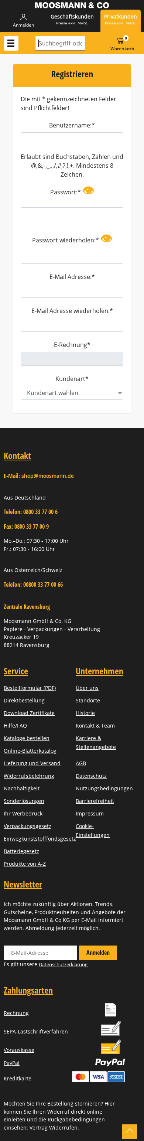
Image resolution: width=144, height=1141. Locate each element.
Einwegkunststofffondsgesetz (40, 838)
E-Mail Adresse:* (72, 277)
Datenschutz (91, 775)
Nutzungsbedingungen (104, 788)
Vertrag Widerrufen (54, 1127)
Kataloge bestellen (26, 738)
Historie (85, 712)
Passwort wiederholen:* (72, 238)
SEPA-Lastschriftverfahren (36, 1031)
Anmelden (98, 952)
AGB (81, 763)
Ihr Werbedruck (23, 813)
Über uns (87, 687)
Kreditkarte (17, 1078)
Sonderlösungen (24, 800)
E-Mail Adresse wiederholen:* (72, 311)
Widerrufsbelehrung (29, 775)
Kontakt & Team (95, 725)
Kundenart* (72, 379)
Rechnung (16, 1012)
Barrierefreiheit (95, 800)
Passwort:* (72, 190)
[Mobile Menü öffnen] (11, 43)
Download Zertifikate (29, 712)
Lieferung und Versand (32, 763)
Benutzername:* (72, 125)
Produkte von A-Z (25, 863)
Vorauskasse (19, 1049)
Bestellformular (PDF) (30, 687)
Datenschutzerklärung (63, 964)
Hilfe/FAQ (15, 725)
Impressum (90, 813)
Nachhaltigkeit (22, 788)
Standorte (88, 700)
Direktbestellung (24, 700)
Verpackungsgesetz (27, 826)
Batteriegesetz (21, 851)
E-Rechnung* (72, 345)
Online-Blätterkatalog (30, 750)
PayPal (12, 1062)
